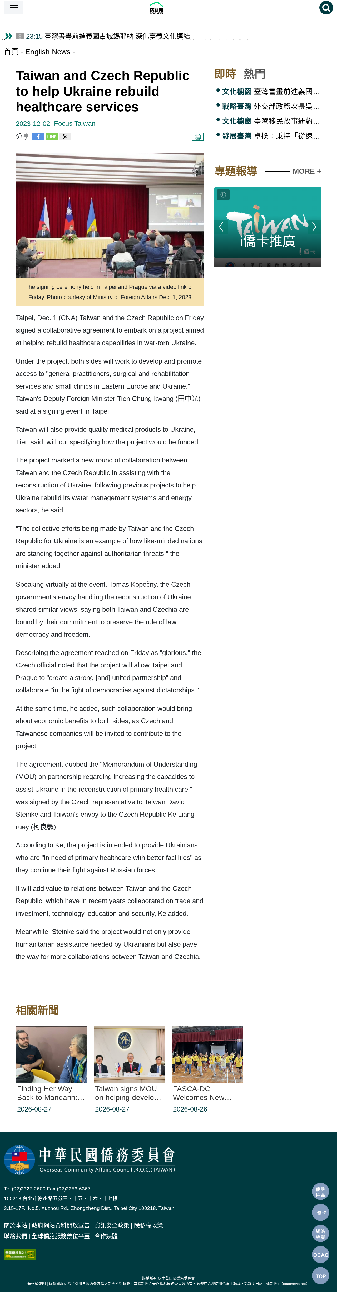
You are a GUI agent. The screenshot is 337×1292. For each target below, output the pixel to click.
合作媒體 (106, 1236)
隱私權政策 (148, 1225)
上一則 (221, 227)
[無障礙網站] (20, 1254)
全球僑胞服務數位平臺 (61, 1236)
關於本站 (15, 1225)
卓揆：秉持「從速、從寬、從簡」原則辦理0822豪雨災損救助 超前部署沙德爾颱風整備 (271, 136)
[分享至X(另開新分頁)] (65, 138)
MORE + (307, 171)
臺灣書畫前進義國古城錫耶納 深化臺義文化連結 (271, 92)
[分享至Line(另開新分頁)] (52, 138)
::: (3, 38)
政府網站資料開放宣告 (61, 1225)
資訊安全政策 (112, 1225)
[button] (13, 7)
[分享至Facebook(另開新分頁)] (38, 138)
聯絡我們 (15, 1236)
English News (47, 52)
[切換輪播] (223, 194)
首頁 (11, 52)
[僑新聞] (171, 8)
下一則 (314, 227)
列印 (198, 137)
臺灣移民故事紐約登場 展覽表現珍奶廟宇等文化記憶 (271, 121)
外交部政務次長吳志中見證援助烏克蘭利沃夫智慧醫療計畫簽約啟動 (271, 106)
